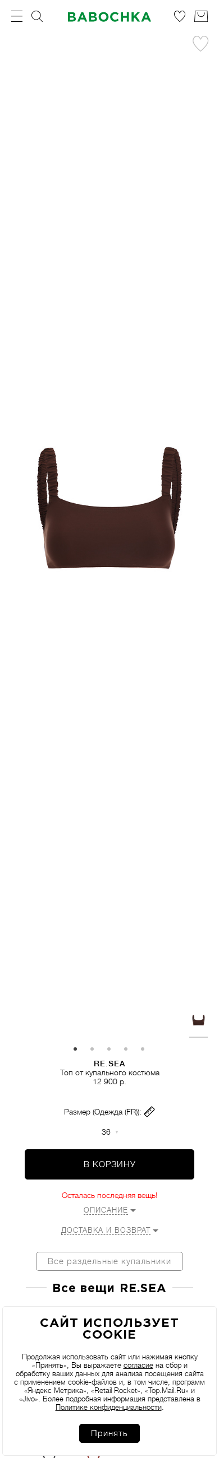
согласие (138, 1365)
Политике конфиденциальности (109, 1407)
